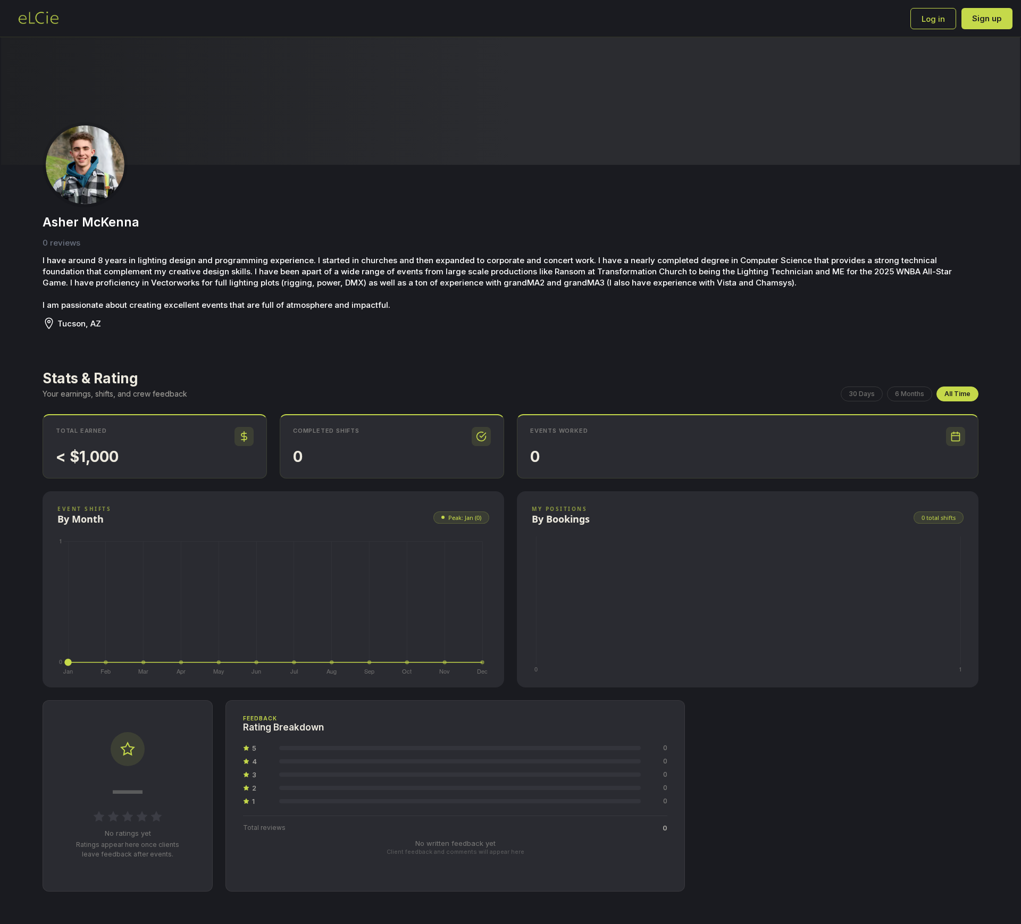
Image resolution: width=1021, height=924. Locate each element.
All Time (957, 394)
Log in (933, 19)
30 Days (862, 394)
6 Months (909, 394)
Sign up (987, 18)
